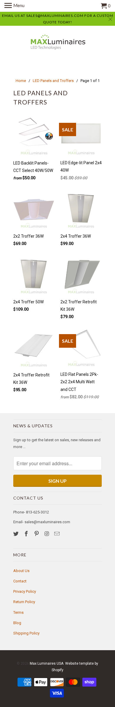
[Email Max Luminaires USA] (57, 534)
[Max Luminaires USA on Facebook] (27, 534)
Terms (18, 612)
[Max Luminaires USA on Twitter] (16, 534)
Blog (17, 623)
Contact (20, 581)
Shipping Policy (26, 633)
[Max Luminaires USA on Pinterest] (37, 534)
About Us (21, 571)
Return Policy (24, 602)
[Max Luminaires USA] (57, 43)
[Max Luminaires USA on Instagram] (47, 534)
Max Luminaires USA (46, 663)
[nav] (14, 6)
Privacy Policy (24, 591)
